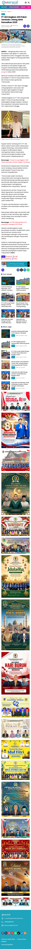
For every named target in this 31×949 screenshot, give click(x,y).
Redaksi (3, 941)
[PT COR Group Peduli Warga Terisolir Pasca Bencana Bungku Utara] (8, 297)
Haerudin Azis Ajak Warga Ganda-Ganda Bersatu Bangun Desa (7, 321)
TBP (16, 256)
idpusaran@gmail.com (11, 925)
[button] (26, 3)
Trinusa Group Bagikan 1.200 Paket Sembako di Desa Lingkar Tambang (15, 161)
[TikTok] (18, 933)
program (4, 72)
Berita (3, 14)
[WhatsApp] (28, 269)
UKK (16, 259)
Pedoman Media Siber (8, 939)
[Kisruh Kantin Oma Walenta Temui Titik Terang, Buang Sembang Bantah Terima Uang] (23, 297)
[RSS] (25, 933)
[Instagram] (9, 933)
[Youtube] (12, 933)
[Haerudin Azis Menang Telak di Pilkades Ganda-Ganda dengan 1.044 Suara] (23, 313)
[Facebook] (18, 269)
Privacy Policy (21, 939)
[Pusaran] (10, 2)
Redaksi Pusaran (5, 25)
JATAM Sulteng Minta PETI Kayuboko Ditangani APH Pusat (14, 223)
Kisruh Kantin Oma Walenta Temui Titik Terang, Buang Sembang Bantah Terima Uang (22, 304)
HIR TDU (10, 256)
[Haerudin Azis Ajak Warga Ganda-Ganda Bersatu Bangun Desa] (8, 313)
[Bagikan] (28, 26)
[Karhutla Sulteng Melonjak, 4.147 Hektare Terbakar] (8, 281)
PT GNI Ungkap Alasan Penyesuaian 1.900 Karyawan (22, 288)
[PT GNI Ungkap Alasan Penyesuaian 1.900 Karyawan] (23, 281)
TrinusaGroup (7, 259)
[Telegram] (24, 269)
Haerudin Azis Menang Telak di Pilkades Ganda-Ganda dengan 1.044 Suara (22, 321)
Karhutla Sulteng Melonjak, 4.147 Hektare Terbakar (7, 288)
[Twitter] (21, 269)
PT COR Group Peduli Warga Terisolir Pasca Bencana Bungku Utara (7, 304)
